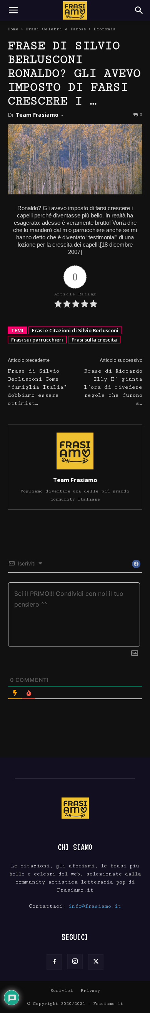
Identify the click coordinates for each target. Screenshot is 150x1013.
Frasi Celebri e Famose (56, 29)
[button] (13, 10)
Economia (104, 29)
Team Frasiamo (36, 114)
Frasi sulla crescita (94, 339)
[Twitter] (95, 962)
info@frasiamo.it (94, 906)
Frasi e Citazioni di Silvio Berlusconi (75, 330)
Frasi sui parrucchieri (37, 339)
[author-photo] (75, 469)
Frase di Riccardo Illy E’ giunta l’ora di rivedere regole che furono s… (113, 387)
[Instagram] (75, 961)
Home (13, 29)
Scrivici (61, 990)
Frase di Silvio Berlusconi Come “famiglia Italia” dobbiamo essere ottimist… (37, 387)
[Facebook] (54, 962)
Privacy (90, 990)
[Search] (139, 10)
